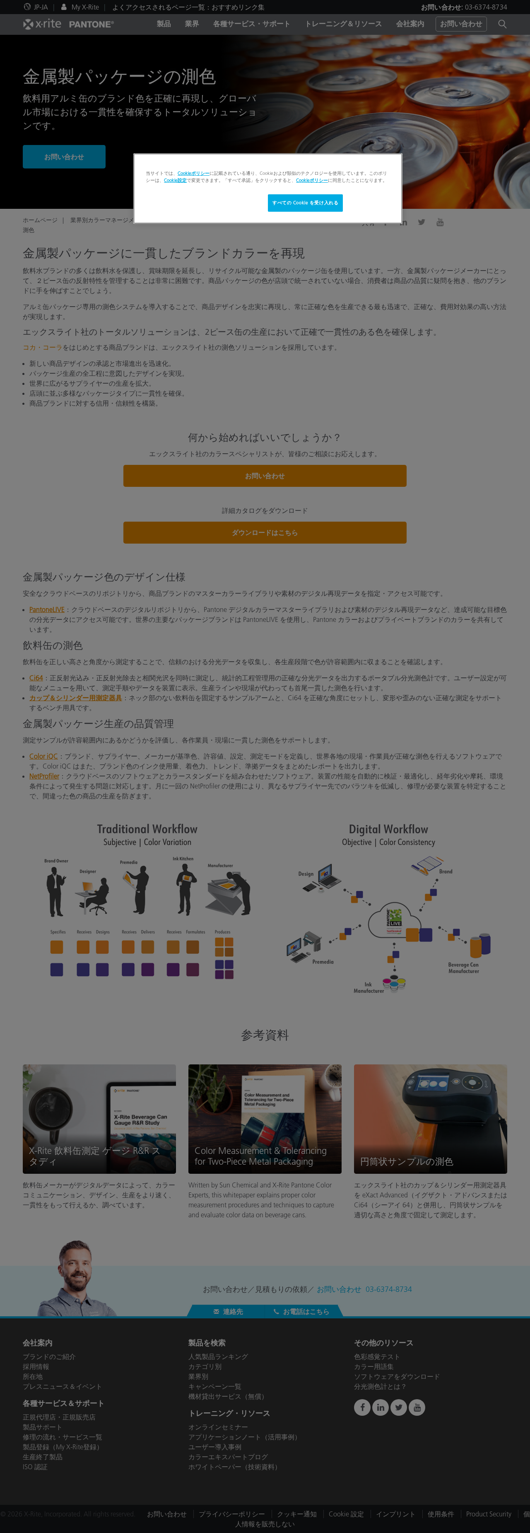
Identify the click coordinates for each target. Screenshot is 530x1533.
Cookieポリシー (194, 173)
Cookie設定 (175, 180)
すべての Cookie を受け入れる (305, 203)
